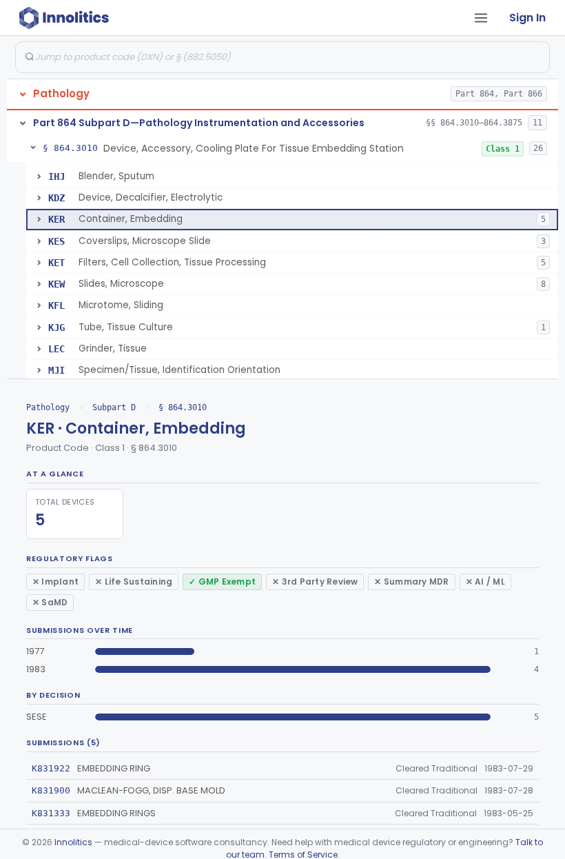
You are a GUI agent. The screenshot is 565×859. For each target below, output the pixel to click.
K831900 (51, 790)
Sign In (527, 18)
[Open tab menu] (481, 18)
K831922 (51, 768)
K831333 (51, 813)
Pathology (48, 407)
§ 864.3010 (182, 407)
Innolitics (73, 842)
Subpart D (114, 407)
